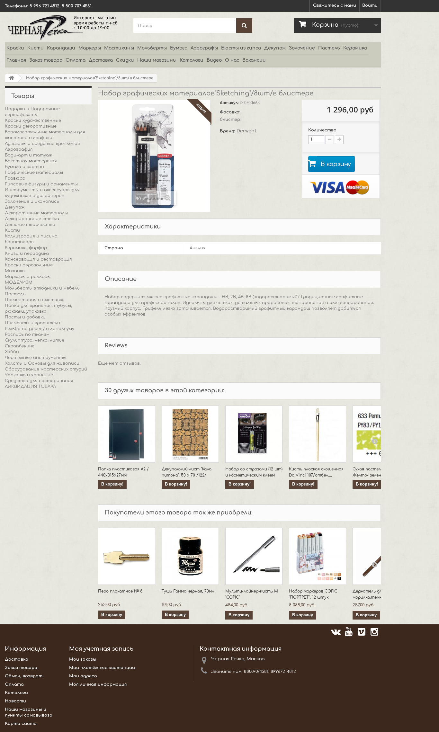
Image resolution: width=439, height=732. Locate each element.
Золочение (302, 48)
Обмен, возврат (23, 676)
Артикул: (230, 103)
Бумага (178, 48)
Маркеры (89, 48)
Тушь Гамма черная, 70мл (188, 591)
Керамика (355, 48)
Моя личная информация (98, 684)
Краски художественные (33, 120)
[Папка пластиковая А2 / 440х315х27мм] (126, 434)
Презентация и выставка (35, 300)
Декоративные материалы (36, 213)
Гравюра (15, 178)
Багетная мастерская (31, 161)
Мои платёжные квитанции (102, 667)
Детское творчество (30, 224)
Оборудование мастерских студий (46, 369)
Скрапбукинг (19, 346)
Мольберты (152, 48)
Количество (322, 130)
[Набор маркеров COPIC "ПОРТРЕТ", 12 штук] (317, 556)
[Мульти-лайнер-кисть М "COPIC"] (253, 556)
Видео (214, 60)
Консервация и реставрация (38, 259)
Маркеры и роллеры (27, 276)
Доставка (101, 60)
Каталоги (191, 60)
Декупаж (275, 48)
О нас (232, 60)
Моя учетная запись (101, 649)
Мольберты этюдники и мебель (42, 288)
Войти (370, 5)
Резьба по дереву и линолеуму (39, 328)
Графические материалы (34, 172)
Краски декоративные (31, 126)
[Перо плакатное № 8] (126, 556)
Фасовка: (231, 112)
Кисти (35, 48)
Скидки (125, 60)
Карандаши (61, 48)
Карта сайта (21, 723)
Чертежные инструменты (35, 357)
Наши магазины (156, 60)
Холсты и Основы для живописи (42, 363)
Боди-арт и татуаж (28, 155)
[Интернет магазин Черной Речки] (64, 26)
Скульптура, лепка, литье (34, 340)
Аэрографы (204, 48)
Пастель (329, 48)
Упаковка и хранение (29, 375)
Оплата (75, 60)
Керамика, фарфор (26, 247)
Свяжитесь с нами (334, 5)
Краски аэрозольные (29, 265)
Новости (15, 701)
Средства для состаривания (39, 381)
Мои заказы (82, 659)
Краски (15, 48)
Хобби (12, 352)
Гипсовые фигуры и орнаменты (41, 184)
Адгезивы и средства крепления (42, 143)
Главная (16, 60)
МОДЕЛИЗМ (18, 282)
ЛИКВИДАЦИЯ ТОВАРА (30, 386)
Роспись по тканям (27, 334)
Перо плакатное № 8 (120, 591)
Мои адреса (83, 676)
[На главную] (11, 78)
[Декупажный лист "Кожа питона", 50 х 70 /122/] (190, 434)
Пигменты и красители (32, 323)
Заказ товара (45, 60)
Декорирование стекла (32, 219)
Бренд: (228, 131)
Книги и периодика (27, 253)
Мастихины (119, 48)
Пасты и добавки (25, 317)
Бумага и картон (24, 167)
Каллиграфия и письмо (31, 236)
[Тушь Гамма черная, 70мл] (190, 556)
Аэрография (19, 149)
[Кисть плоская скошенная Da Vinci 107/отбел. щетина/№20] (317, 434)
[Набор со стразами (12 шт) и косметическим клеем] (253, 434)
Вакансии (254, 60)
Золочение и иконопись (32, 201)
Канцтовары (19, 242)
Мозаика (15, 271)
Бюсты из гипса (241, 48)
